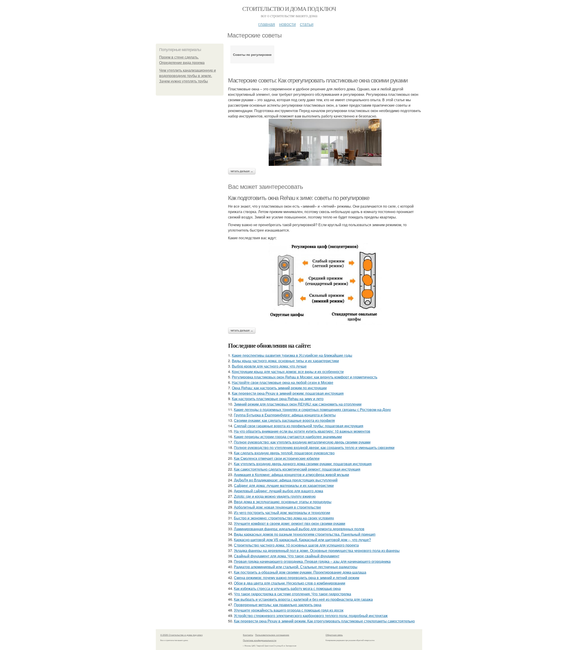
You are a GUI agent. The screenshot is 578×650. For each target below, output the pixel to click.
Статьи (306, 24)
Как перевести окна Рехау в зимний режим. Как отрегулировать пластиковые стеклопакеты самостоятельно (324, 621)
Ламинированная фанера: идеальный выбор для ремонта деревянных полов (299, 528)
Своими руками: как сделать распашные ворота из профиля (284, 420)
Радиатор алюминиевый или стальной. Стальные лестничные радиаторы (295, 566)
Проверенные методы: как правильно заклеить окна (277, 604)
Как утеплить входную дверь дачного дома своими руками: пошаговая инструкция (303, 463)
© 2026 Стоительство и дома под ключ (181, 634)
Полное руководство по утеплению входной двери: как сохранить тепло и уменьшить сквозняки (314, 447)
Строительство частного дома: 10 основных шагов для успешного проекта (296, 545)
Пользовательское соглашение (272, 634)
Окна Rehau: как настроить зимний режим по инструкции (279, 387)
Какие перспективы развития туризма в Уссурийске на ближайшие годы (292, 355)
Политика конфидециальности (259, 640)
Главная (266, 24)
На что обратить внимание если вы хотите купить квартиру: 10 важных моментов (302, 431)
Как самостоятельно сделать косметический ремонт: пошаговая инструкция (297, 469)
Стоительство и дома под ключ (289, 8)
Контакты (248, 634)
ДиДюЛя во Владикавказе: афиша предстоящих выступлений (286, 480)
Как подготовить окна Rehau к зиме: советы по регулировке (298, 198)
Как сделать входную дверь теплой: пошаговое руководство (284, 452)
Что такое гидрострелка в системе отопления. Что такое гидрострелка (292, 593)
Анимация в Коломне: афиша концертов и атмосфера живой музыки (291, 474)
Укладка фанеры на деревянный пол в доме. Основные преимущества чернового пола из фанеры (317, 550)
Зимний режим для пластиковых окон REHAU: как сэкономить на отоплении (297, 404)
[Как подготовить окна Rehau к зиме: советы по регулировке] (325, 284)
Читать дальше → (242, 171)
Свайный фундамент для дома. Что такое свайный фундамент (286, 555)
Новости (287, 24)
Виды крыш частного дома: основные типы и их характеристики (285, 360)
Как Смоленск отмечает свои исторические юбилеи (276, 458)
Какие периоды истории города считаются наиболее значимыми (288, 436)
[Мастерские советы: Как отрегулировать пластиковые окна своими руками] (325, 142)
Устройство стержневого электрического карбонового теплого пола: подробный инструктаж (311, 615)
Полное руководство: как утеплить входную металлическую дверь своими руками (302, 442)
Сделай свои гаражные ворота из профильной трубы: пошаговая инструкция (298, 425)
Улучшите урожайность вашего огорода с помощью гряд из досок (288, 610)
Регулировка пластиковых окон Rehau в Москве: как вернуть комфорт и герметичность (304, 377)
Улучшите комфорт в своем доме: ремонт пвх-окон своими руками (289, 523)
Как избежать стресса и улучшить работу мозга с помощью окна (287, 588)
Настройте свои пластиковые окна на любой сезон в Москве (282, 382)
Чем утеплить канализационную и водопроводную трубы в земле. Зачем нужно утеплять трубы (187, 75)
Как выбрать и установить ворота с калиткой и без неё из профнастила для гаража (303, 599)
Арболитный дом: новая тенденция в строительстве (277, 507)
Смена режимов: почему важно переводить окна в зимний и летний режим (296, 577)
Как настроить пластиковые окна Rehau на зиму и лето (278, 398)
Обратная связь (334, 634)
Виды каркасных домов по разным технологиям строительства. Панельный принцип (304, 534)
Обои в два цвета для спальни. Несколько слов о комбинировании (289, 583)
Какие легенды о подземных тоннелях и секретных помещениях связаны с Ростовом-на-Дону (312, 409)
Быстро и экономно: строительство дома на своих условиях (284, 518)
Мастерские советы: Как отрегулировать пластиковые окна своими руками (318, 80)
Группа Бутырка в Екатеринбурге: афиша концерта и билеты (285, 415)
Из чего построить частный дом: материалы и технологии (282, 512)
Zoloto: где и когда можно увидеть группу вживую (275, 496)
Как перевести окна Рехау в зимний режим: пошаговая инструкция (288, 393)
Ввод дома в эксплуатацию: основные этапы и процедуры (282, 501)
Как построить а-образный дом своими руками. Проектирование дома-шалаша (300, 572)
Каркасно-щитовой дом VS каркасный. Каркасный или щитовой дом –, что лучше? (302, 539)
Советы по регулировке (252, 54)
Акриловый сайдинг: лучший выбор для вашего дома (278, 490)
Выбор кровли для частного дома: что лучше (269, 366)
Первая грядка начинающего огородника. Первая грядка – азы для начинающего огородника (312, 561)
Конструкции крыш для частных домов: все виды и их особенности (288, 371)
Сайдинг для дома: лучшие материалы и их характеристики (284, 485)
